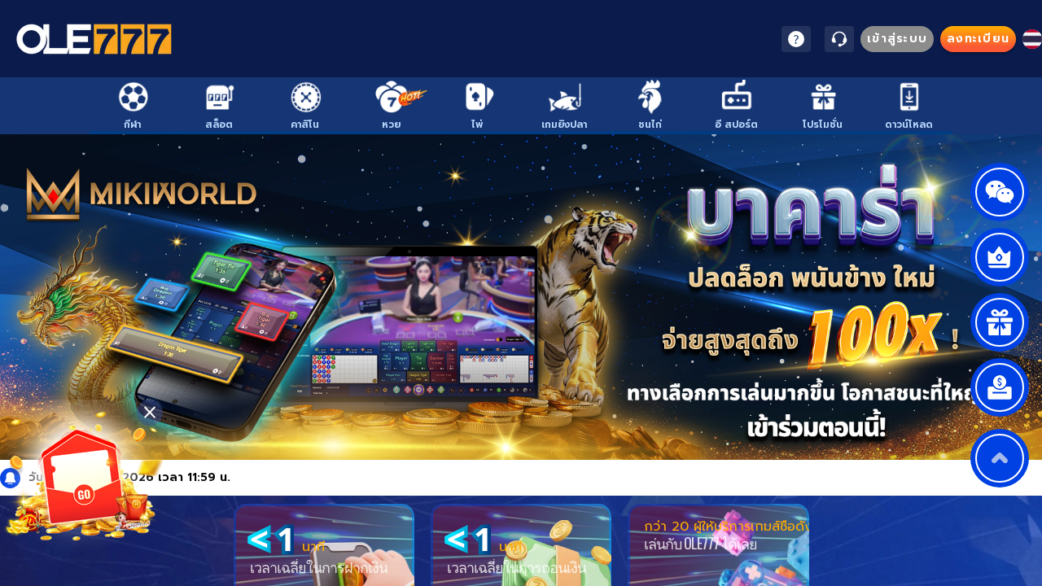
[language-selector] (1032, 39)
